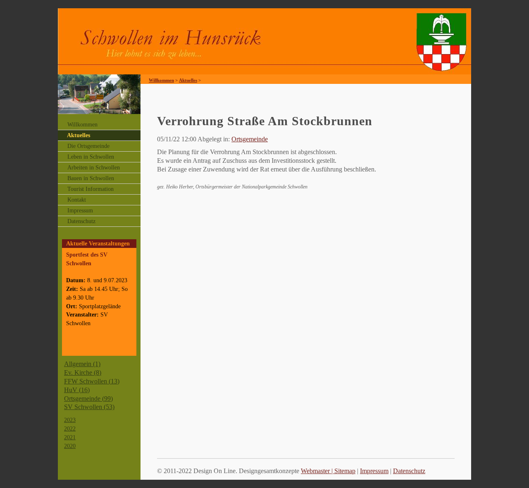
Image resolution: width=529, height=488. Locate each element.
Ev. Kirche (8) (82, 372)
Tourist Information (90, 189)
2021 (70, 437)
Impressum (80, 210)
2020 (70, 446)
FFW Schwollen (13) (91, 381)
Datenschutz (81, 221)
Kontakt (76, 200)
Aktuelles (78, 135)
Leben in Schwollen (90, 157)
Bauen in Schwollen (90, 178)
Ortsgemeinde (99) (88, 398)
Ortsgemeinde (249, 139)
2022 (70, 428)
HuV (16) (77, 389)
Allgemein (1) (82, 363)
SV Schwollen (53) (89, 406)
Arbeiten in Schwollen (93, 167)
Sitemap (344, 470)
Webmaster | (317, 470)
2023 (70, 420)
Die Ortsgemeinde (88, 146)
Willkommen (82, 124)
